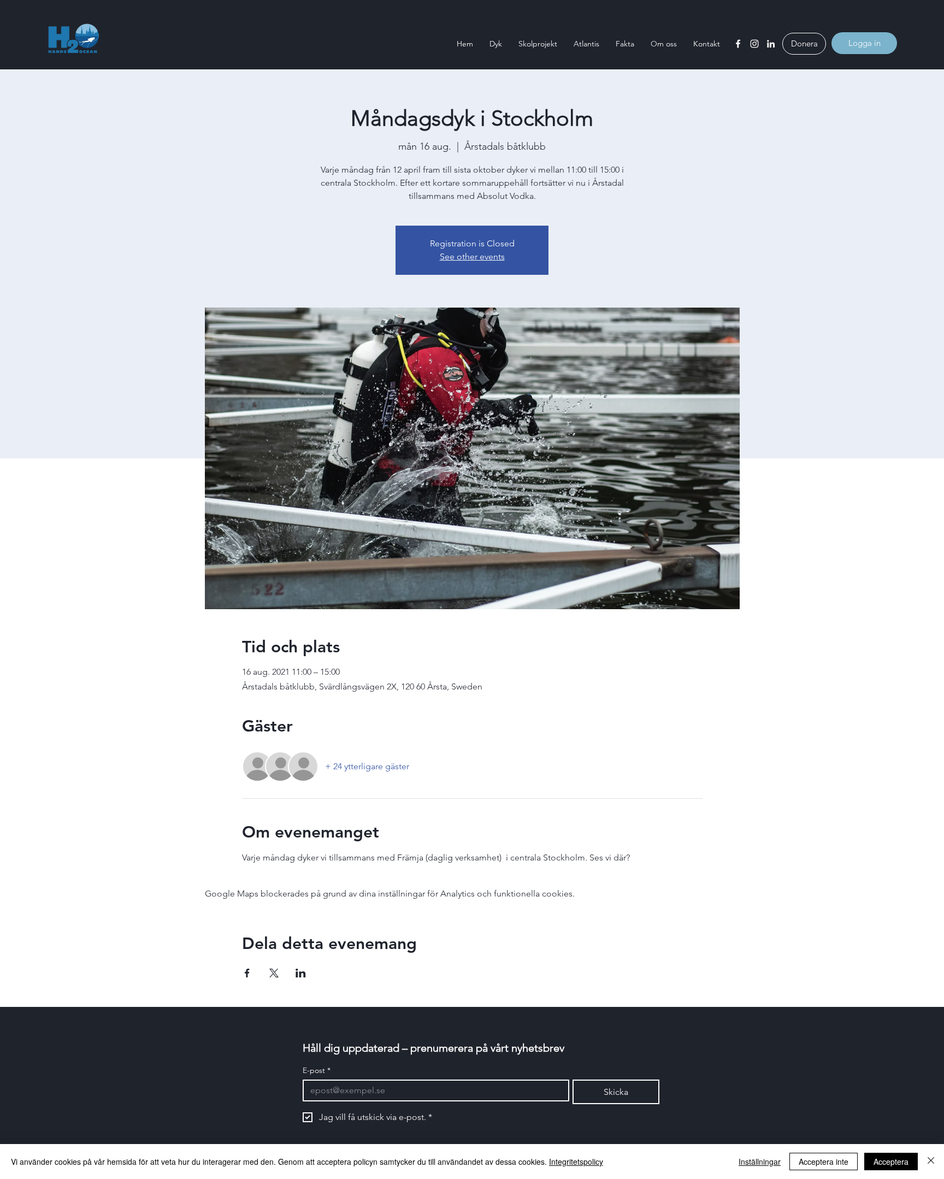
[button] (495, 44)
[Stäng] (930, 1161)
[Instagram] (754, 43)
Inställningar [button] (760, 1161)
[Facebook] (738, 43)
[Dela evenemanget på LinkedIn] (301, 973)
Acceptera (891, 1161)
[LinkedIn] (770, 43)
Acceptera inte (823, 1161)
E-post (317, 1070)
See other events (472, 256)
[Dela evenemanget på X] (274, 973)
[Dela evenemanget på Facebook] (247, 973)
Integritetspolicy (576, 1161)
